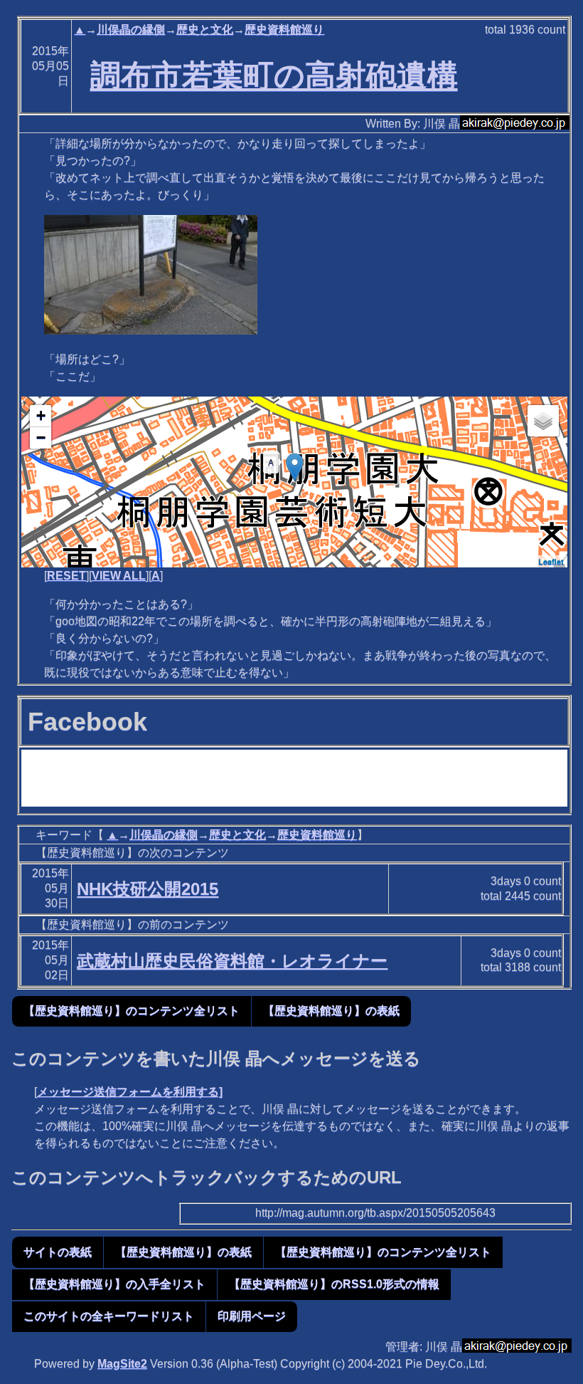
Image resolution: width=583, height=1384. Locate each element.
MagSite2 (122, 1364)
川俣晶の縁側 (131, 29)
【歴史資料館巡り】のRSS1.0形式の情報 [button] (334, 1284)
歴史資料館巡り (284, 29)
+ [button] (41, 415)
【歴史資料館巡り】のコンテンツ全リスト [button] (131, 1011)
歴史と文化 (204, 29)
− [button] (41, 437)
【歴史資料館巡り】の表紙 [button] (331, 1011)
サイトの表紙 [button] (57, 1252)
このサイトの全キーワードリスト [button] (108, 1316)
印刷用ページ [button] (252, 1316)
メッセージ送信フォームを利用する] (130, 1092)
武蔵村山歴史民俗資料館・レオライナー (232, 960)
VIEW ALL (119, 576)
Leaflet (551, 561)
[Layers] (543, 420)
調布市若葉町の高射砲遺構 (274, 75)
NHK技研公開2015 (147, 888)
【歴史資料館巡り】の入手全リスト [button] (114, 1284)
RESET (66, 576)
